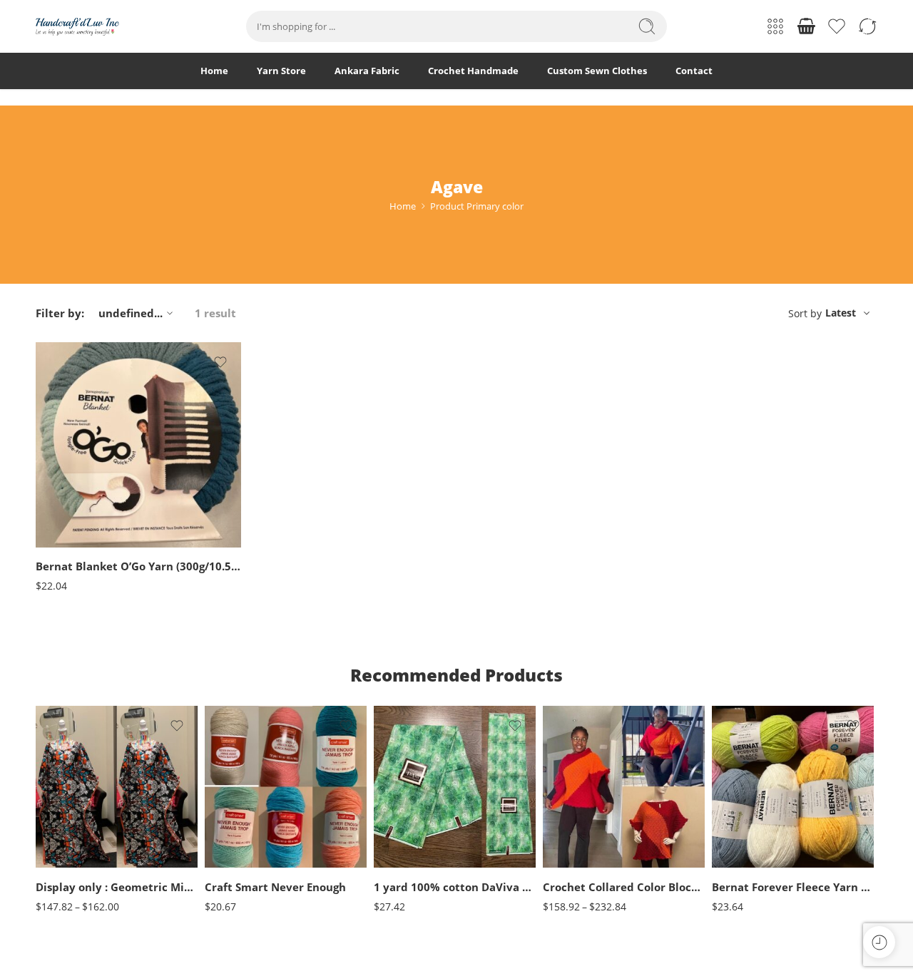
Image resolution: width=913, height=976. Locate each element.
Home (214, 70)
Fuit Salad (751, 821)
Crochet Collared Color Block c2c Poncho (624, 887)
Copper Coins (74, 479)
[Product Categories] (775, 26)
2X (582, 821)
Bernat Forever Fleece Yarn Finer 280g (793, 887)
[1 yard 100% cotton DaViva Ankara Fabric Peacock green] (455, 787)
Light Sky (750, 864)
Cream (243, 821)
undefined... (130, 313)
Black (244, 799)
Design (387, 853)
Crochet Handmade (473, 70)
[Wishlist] (220, 362)
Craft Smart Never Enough (275, 887)
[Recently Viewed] (879, 942)
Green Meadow (751, 842)
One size (75, 825)
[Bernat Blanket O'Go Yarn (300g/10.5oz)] (138, 445)
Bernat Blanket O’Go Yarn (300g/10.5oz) (138, 567)
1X (582, 799)
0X (582, 777)
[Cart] (806, 26)
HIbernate (75, 522)
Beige (244, 777)
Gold (244, 864)
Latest (840, 312)
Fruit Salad (751, 799)
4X (582, 864)
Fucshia (244, 842)
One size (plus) (75, 847)
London (74, 544)
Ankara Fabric (367, 70)
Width (386, 808)
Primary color (61, 439)
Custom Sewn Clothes (597, 70)
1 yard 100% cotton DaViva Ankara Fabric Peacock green (455, 887)
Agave (74, 457)
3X (582, 842)
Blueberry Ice (751, 777)
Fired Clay (74, 501)
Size (44, 807)
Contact (694, 70)
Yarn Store (281, 70)
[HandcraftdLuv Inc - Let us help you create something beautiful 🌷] (77, 27)
